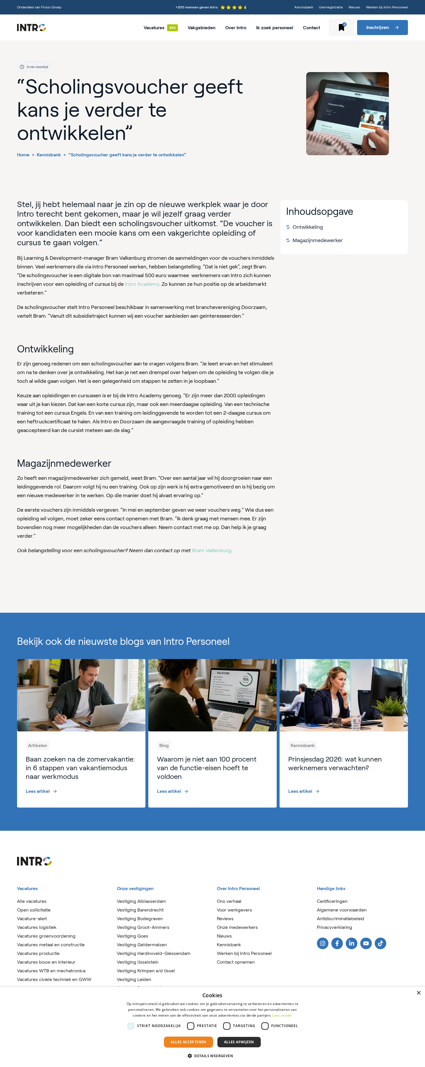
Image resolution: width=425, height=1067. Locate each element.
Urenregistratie (331, 7)
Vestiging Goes (132, 936)
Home (23, 154)
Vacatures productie (38, 953)
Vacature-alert (32, 918)
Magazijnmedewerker (318, 240)
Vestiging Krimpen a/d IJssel (146, 970)
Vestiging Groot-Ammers (143, 927)
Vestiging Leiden (134, 979)
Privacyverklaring (334, 927)
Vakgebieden (201, 27)
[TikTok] (380, 943)
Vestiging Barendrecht (140, 909)
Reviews (225, 918)
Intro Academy (142, 284)
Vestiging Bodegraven (140, 918)
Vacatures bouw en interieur (46, 962)
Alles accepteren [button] (188, 1041)
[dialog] (212, 1027)
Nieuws (354, 7)
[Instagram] (322, 943)
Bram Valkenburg (211, 550)
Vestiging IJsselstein (137, 962)
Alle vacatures (32, 901)
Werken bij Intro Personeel (387, 7)
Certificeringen (332, 901)
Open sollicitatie (34, 909)
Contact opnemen (236, 962)
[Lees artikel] (81, 733)
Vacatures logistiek (36, 927)
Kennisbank (304, 7)
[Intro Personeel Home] (31, 27)
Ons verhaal (229, 901)
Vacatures (154, 27)
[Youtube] (366, 943)
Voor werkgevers (234, 909)
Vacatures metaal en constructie (51, 944)
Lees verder (282, 1015)
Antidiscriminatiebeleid (340, 918)
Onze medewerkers (237, 927)
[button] (212, 1056)
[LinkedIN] (351, 943)
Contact (311, 27)
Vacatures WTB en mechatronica (51, 970)
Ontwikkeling (308, 227)
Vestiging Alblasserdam (141, 901)
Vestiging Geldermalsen (142, 944)
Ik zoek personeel (274, 27)
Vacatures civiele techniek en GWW (54, 979)
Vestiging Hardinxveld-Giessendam (154, 953)
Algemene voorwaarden (342, 909)
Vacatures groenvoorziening (46, 936)
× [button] (418, 993)
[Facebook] (337, 943)
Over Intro (235, 27)
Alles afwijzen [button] (239, 1041)
